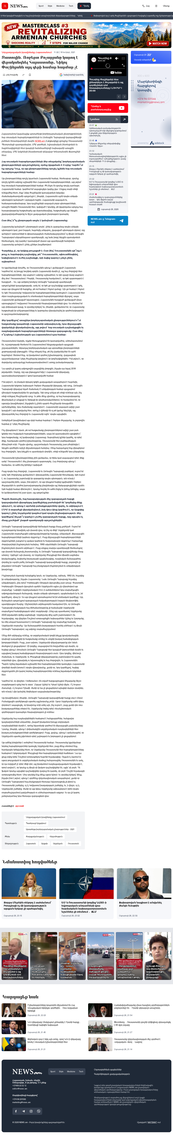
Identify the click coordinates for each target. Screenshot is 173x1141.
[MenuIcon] (5, 6)
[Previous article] (119, 96)
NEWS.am (40, 141)
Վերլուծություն (56, 836)
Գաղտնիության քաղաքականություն (112, 1074)
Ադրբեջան (58, 843)
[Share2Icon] (23, 74)
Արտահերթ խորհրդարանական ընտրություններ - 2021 (50, 829)
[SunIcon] (156, 6)
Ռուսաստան (73, 843)
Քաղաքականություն (35, 836)
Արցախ (44, 843)
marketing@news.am (21, 1102)
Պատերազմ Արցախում (36, 823)
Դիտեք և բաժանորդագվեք (101, 108)
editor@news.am (19, 1089)
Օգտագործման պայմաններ (108, 1069)
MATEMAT (152, 1122)
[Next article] (124, 96)
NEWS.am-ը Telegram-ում (103, 221)
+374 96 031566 (19, 1099)
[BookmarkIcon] (29, 74)
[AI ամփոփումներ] (124, 119)
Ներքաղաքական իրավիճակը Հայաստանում (27, 52)
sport (41, 6)
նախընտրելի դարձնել (74, 75)
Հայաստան (31, 843)
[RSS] (117, 119)
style (50, 6)
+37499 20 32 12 (19, 1086)
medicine (60, 6)
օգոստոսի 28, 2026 (109, 209)
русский (20, 806)
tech (71, 6)
